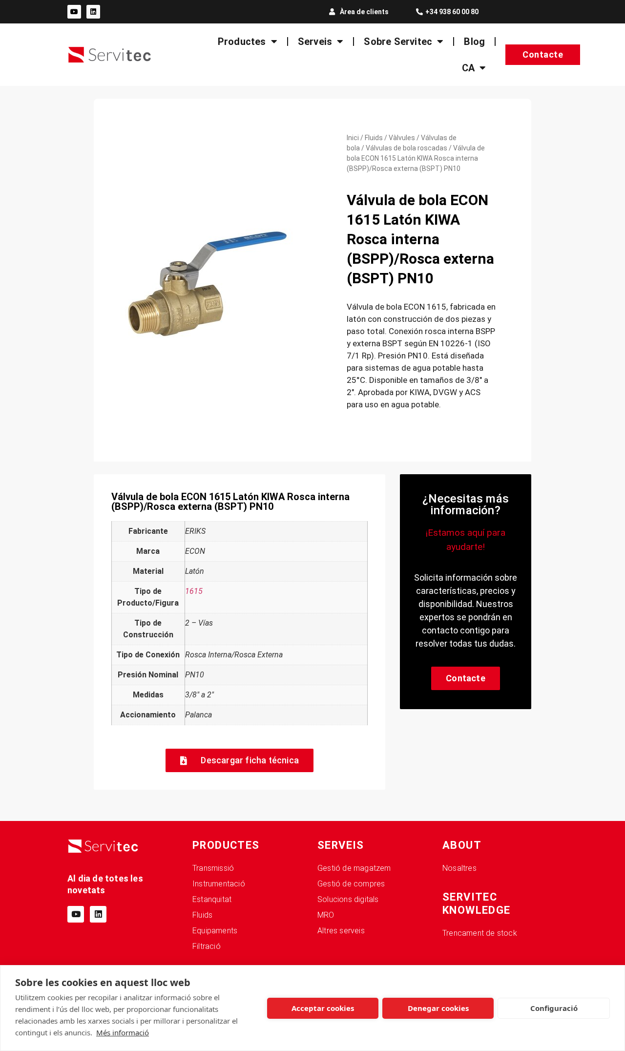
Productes (242, 41)
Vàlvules (402, 138)
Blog (474, 41)
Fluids (374, 138)
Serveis (315, 41)
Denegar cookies (438, 1008)
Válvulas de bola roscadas (406, 148)
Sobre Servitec (398, 41)
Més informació (122, 1032)
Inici (353, 138)
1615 (194, 591)
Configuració (554, 1008)
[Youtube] (74, 12)
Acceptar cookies (323, 1008)
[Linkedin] (93, 12)
